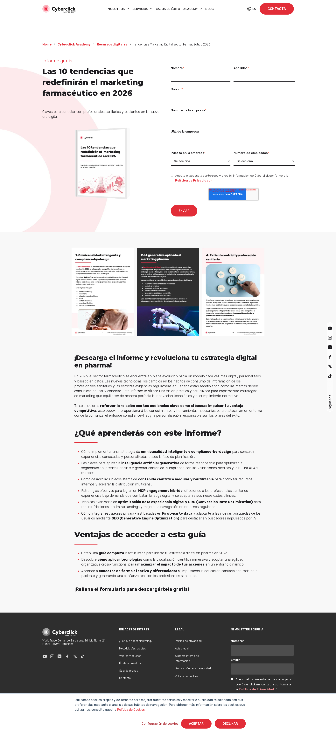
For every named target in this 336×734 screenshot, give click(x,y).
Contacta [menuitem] (125, 678)
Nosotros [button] (117, 9)
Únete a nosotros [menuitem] (130, 663)
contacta (277, 9)
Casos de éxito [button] (168, 9)
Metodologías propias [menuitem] (132, 648)
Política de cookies (186, 676)
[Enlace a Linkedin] (59, 656)
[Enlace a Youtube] (44, 656)
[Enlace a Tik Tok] (82, 656)
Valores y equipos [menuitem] (130, 656)
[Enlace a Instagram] (52, 656)
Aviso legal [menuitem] (182, 648)
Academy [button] (191, 9)
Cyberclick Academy (74, 44)
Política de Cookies (130, 709)
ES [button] (254, 9)
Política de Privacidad (193, 180)
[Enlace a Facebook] (67, 656)
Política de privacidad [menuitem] (188, 641)
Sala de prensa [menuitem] (128, 670)
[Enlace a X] (75, 656)
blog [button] (209, 9)
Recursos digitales (112, 44)
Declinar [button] (230, 723)
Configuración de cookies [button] (160, 723)
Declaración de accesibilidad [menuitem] (193, 668)
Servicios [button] (140, 9)
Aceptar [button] (196, 723)
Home (47, 44)
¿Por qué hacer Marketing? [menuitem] (135, 641)
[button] (330, 328)
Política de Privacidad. (257, 689)
